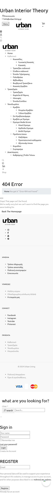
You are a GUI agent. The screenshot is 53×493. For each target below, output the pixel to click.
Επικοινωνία (9, 16)
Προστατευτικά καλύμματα (29, 140)
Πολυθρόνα (18, 77)
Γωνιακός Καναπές (26, 62)
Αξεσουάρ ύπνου (25, 143)
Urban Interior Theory (24, 10)
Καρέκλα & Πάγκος (21, 95)
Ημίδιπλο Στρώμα (25, 128)
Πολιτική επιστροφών (16, 270)
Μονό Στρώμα (24, 125)
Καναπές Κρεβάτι (20, 86)
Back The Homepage (12, 211)
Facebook (11, 315)
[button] (46, 25)
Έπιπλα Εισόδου (19, 101)
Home (6, 191)
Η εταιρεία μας (13, 297)
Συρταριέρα (18, 149)
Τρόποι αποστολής (15, 267)
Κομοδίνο (17, 146)
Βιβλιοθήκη (18, 80)
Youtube (11, 321)
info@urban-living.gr (12, 19)
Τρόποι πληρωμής (15, 264)
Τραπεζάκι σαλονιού (21, 68)
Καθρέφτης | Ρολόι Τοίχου (24, 155)
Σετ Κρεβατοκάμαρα (21, 116)
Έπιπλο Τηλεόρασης (21, 74)
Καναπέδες (17, 59)
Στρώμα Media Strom (22, 122)
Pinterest (11, 324)
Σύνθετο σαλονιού (20, 71)
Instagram (11, 318)
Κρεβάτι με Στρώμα (21, 119)
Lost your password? (8, 444)
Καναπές (22, 65)
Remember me (8, 440)
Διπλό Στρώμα (24, 131)
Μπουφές (17, 98)
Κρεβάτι (16, 107)
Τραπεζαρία (18, 92)
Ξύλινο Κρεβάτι (24, 113)
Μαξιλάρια (22, 137)
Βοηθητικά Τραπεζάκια (22, 83)
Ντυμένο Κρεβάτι (25, 110)
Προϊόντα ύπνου (20, 134)
